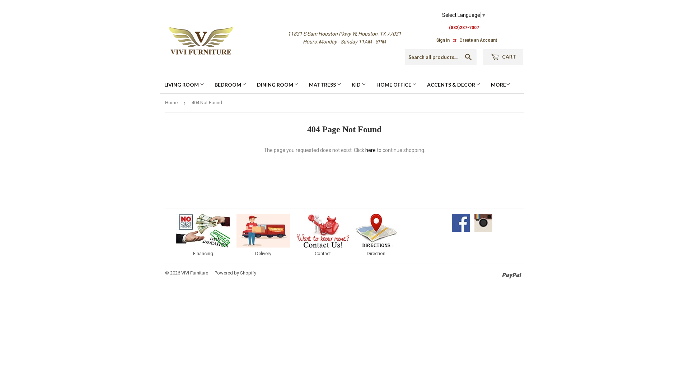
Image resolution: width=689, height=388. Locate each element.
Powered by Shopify (235, 273)
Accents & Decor (451, 85)
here (370, 150)
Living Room (182, 85)
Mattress (323, 85)
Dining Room (275, 85)
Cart (508, 57)
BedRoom (228, 85)
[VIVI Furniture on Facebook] (461, 230)
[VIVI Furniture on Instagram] (483, 230)
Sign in (443, 40)
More (498, 85)
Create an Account (478, 40)
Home (171, 102)
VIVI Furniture (194, 273)
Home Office (394, 85)
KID (357, 85)
